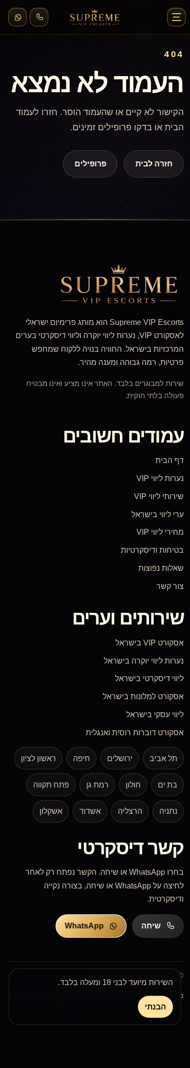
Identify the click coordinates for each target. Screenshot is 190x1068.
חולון (133, 785)
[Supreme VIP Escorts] (95, 17)
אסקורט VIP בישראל (149, 643)
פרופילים (90, 164)
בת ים (167, 785)
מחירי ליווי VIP (160, 532)
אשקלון (50, 811)
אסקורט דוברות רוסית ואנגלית (135, 732)
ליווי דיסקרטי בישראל (149, 678)
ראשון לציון (38, 758)
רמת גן (97, 785)
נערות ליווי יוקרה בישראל (144, 661)
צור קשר (170, 586)
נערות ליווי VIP (160, 478)
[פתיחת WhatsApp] (17, 17)
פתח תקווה (51, 785)
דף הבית (169, 460)
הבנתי (155, 1007)
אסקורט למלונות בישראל (143, 696)
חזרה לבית (153, 164)
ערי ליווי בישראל (158, 514)
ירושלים (120, 758)
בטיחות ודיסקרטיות (152, 550)
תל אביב (163, 758)
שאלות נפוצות (161, 568)
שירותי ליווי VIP (159, 496)
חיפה (81, 758)
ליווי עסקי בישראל (155, 714)
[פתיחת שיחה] (39, 17)
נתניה (168, 811)
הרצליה (130, 811)
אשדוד (90, 811)
